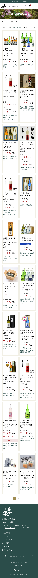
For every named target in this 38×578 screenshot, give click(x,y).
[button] (23, 498)
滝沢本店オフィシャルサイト (19, 556)
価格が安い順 (7, 27)
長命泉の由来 (7, 533)
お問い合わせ (7, 550)
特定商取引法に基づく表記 (19, 562)
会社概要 (5, 543)
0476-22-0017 (10, 528)
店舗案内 (5, 546)
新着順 (25, 27)
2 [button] (18, 498)
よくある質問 (7, 539)
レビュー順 (31, 27)
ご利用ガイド (7, 536)
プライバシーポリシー (19, 565)
